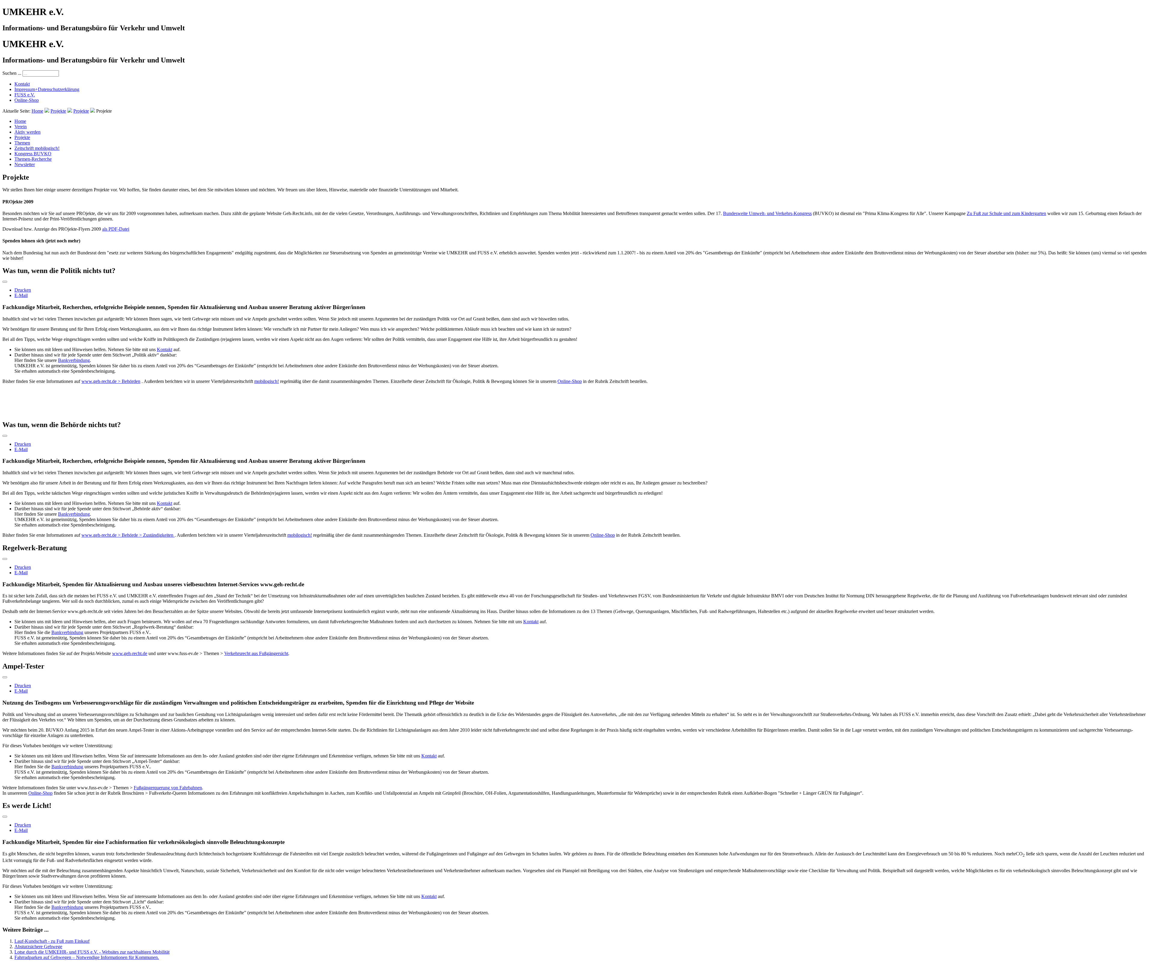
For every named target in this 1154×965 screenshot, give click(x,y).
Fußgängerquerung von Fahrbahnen (168, 787)
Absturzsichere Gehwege (38, 946)
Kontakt (22, 83)
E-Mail (21, 295)
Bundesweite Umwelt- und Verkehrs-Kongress (767, 213)
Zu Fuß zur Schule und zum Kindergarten (1006, 213)
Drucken (22, 290)
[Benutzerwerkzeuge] (4, 282)
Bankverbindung (74, 360)
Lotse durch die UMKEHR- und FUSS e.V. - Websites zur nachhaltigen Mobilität (91, 951)
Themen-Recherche (33, 159)
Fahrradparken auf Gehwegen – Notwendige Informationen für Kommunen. (86, 957)
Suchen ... (11, 73)
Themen (22, 142)
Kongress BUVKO (32, 153)
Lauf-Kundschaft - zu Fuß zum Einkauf (52, 941)
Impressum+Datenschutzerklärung (46, 89)
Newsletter (24, 164)
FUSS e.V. (24, 94)
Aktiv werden (27, 132)
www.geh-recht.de (129, 653)
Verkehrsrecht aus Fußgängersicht (256, 653)
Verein (20, 126)
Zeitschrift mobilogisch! (37, 148)
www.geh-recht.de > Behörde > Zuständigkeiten (128, 535)
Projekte (58, 111)
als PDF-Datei (115, 229)
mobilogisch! (266, 381)
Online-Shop (26, 100)
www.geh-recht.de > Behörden (110, 381)
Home (37, 111)
